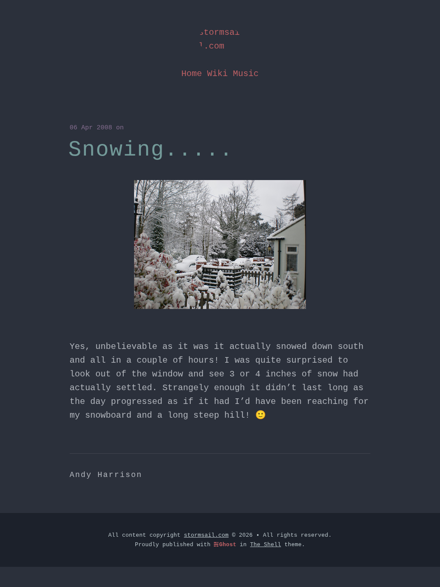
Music (246, 74)
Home (191, 74)
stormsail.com (219, 39)
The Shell (265, 544)
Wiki (217, 74)
